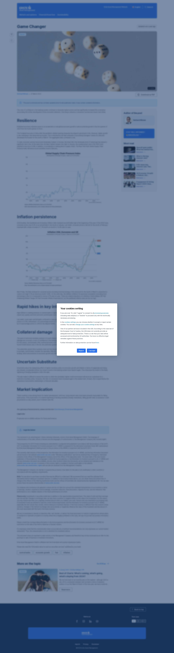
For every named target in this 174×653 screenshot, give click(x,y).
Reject (81, 351)
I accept (92, 351)
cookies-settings (70, 322)
